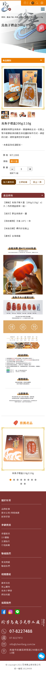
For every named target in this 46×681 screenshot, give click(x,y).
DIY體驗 (5, 537)
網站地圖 (5, 594)
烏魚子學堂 (6, 590)
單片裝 (14, 161)
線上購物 (5, 586)
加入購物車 (8, 181)
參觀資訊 (5, 533)
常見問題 (5, 562)
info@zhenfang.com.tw (22, 644)
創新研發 (5, 516)
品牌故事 (5, 508)
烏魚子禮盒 (19, 17)
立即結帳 (23, 181)
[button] (10, 479)
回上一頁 (37, 181)
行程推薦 (5, 545)
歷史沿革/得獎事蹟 (10, 512)
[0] (31, 2)
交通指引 (5, 541)
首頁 (3, 17)
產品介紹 (10, 17)
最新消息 (5, 582)
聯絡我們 (5, 565)
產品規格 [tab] (8, 195)
